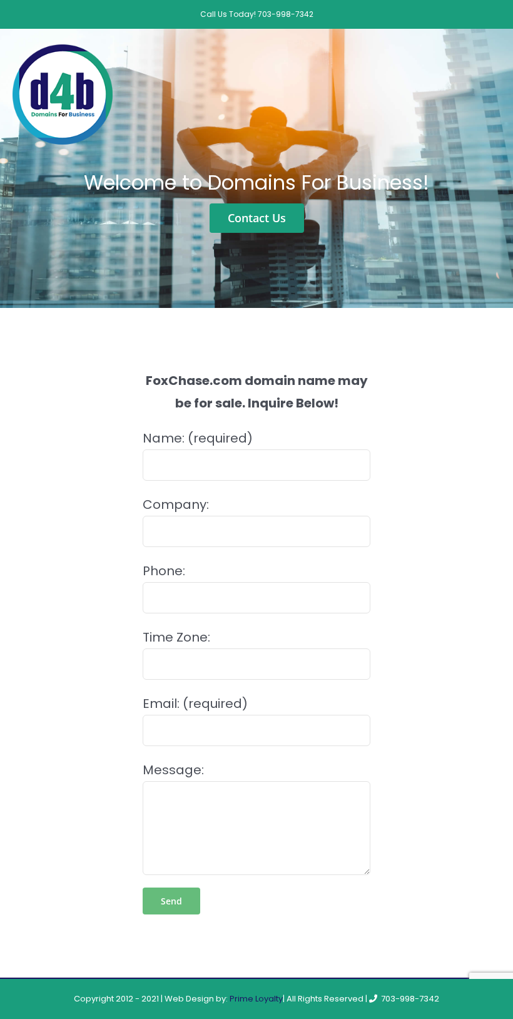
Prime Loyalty (256, 999)
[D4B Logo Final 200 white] (63, 50)
